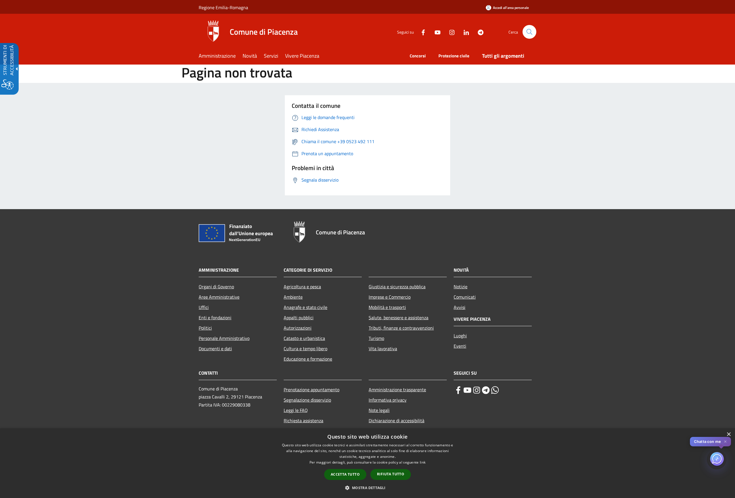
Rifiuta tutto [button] (390, 474)
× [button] (728, 434)
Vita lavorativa (383, 348)
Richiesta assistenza (303, 420)
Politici (205, 327)
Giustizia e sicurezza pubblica (397, 286)
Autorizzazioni (298, 327)
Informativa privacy (388, 399)
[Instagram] (449, 32)
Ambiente (293, 296)
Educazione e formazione (308, 358)
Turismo (376, 338)
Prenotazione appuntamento (311, 389)
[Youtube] (435, 32)
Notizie (460, 286)
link (422, 462)
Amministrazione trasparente (397, 389)
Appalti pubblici (299, 317)
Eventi (460, 346)
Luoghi (460, 335)
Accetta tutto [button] (345, 474)
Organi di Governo (216, 286)
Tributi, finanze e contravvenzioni (401, 327)
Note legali (379, 410)
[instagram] (476, 390)
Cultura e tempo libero (305, 348)
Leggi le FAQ (296, 410)
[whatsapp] (495, 390)
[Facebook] (421, 32)
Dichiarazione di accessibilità (396, 420)
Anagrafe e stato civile (305, 307)
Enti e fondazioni (215, 317)
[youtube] (467, 390)
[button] (529, 32)
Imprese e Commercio (390, 296)
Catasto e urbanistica (304, 338)
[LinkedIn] (464, 32)
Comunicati (465, 296)
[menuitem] (221, 56)
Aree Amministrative (219, 296)
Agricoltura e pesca (302, 286)
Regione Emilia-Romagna (223, 7)
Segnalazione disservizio (307, 399)
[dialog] (367, 463)
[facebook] (458, 390)
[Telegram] (478, 32)
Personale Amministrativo (224, 338)
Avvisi (459, 307)
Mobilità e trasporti (387, 307)
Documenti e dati (215, 348)
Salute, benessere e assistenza (398, 317)
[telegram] (485, 390)
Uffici (204, 307)
